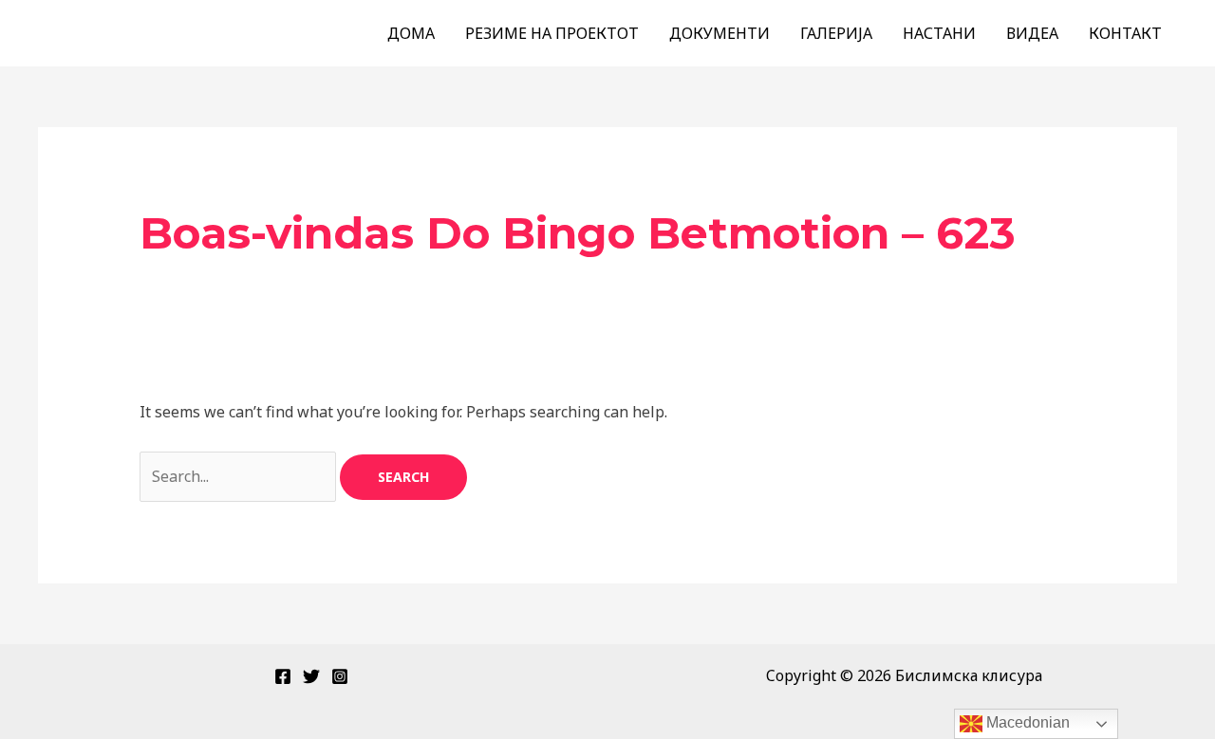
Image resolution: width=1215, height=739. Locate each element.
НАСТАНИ (939, 33)
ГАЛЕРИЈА (836, 33)
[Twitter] (311, 676)
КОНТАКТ (1125, 33)
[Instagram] (339, 676)
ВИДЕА (1032, 33)
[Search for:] (240, 476)
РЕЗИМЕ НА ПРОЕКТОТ (552, 33)
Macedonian (1026, 722)
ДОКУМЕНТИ (719, 33)
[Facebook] (282, 676)
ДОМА (411, 33)
